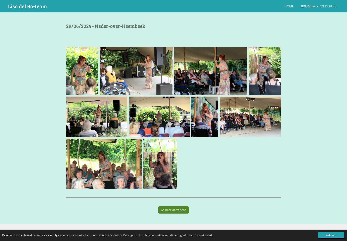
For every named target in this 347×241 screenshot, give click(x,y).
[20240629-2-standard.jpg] (136, 71)
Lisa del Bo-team (27, 6)
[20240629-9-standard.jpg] (104, 164)
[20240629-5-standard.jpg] (96, 117)
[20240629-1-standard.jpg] (82, 71)
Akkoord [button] (331, 235)
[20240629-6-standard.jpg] (159, 117)
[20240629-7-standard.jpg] (204, 117)
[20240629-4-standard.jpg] (265, 71)
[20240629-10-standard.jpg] (160, 164)
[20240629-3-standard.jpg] (210, 71)
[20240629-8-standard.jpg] (250, 117)
